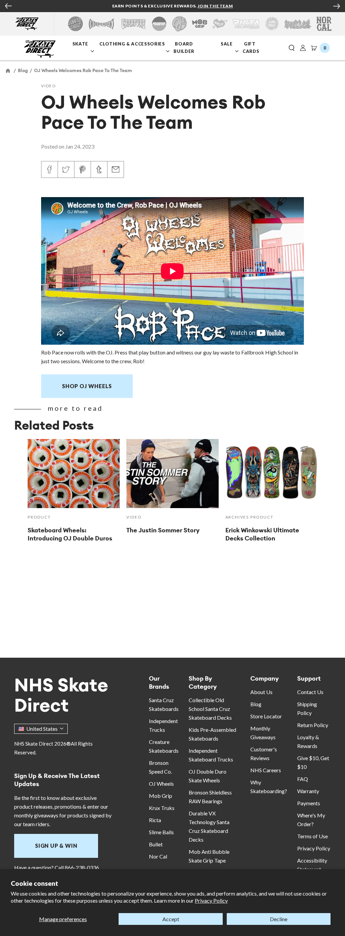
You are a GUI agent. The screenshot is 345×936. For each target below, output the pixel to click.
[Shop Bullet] (297, 23)
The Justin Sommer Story (162, 530)
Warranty (308, 791)
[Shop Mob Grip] (199, 23)
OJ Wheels (161, 783)
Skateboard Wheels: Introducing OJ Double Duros (70, 534)
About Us (261, 692)
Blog (255, 704)
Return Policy (312, 725)
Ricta (155, 820)
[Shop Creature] (133, 23)
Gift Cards (251, 47)
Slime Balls (161, 832)
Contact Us (310, 692)
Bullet (156, 844)
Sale (227, 43)
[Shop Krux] (219, 23)
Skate (80, 43)
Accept (170, 919)
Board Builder (184, 47)
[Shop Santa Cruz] (75, 23)
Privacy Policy (211, 900)
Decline (278, 919)
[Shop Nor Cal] (324, 23)
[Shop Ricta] (245, 23)
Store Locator (266, 716)
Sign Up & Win (56, 845)
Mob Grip (160, 795)
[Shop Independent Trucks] (101, 23)
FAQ (302, 779)
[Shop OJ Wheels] (179, 23)
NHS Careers (265, 770)
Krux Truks (162, 808)
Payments (308, 803)
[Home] (8, 70)
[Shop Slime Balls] (271, 23)
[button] (292, 48)
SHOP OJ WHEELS (87, 386)
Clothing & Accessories (132, 43)
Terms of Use (312, 836)
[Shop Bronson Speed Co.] (159, 23)
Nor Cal (158, 856)
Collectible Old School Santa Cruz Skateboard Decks (210, 709)
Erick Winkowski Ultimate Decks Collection (262, 534)
